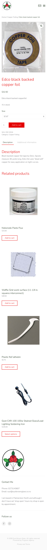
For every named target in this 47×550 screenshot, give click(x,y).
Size (3, 111)
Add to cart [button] (9, 238)
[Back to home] (7, 5)
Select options (11, 434)
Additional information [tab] (27, 142)
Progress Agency (28, 540)
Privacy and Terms (23, 544)
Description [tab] (8, 142)
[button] (44, 5)
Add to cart (16, 125)
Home (4, 17)
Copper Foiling (12, 17)
